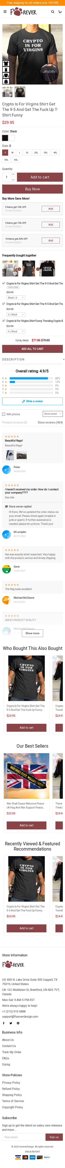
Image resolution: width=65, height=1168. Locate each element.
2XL (36, 152)
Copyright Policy (12, 1107)
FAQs (5, 1058)
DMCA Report (32, 1151)
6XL (16, 160)
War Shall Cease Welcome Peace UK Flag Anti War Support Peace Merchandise (25, 806)
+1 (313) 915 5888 (14, 1011)
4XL (55, 152)
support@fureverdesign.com (20, 1016)
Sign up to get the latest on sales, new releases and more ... (32, 1128)
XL (27, 152)
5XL (6, 160)
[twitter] (11, 1023)
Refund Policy (11, 1089)
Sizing (6, 1064)
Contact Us (9, 1046)
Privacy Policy (11, 1082)
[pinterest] (19, 1023)
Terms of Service (13, 1101)
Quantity (7, 169)
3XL (46, 152)
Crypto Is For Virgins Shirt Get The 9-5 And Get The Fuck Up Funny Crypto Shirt (26, 708)
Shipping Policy (12, 1095)
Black (13, 131)
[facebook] (4, 1023)
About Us (8, 1040)
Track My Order (11, 1052)
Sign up (54, 1137)
